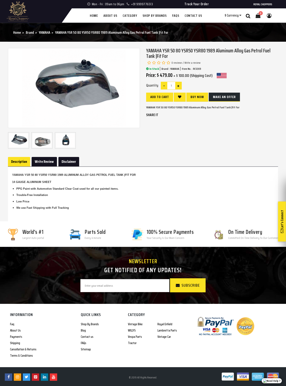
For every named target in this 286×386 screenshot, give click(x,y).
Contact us (87, 336)
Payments (16, 336)
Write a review (192, 62)
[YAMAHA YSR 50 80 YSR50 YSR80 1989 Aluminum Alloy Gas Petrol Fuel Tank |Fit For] (74, 88)
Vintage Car (164, 336)
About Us (15, 330)
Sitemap (86, 349)
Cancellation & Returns (23, 349)
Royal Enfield (164, 324)
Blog (83, 330)
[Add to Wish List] (180, 97)
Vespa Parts (135, 336)
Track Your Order (196, 4)
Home (17, 32)
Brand (30, 32)
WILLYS (132, 330)
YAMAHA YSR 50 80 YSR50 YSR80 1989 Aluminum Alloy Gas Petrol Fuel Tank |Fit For (111, 32)
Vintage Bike (135, 324)
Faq (12, 324)
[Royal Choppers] (10, 0)
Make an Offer (224, 97)
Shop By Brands (90, 324)
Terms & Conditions (21, 355)
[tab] (19, 162)
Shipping (15, 343)
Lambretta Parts (167, 330)
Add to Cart (159, 97)
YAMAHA (44, 32)
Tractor (132, 343)
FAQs (83, 343)
